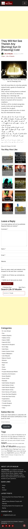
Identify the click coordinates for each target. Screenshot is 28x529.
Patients (11, 449)
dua (14, 436)
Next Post (22, 287)
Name (3, 249)
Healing (11, 440)
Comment (4, 229)
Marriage (18, 446)
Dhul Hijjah (10, 436)
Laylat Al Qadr (15, 443)
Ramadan (4, 380)
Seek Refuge (23, 451)
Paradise (6, 449)
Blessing (9, 434)
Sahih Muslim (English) (8, 387)
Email (3, 255)
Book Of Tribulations (17, 434)
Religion (14, 451)
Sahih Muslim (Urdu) (7, 389)
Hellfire (14, 440)
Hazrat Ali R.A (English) (8, 344)
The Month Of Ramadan (8, 454)
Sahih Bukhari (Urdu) (8, 385)
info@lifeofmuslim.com (9, 515)
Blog (3, 487)
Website (3, 261)
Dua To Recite (19, 436)
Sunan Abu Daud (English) (9, 394)
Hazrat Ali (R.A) (6, 342)
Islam (3, 56)
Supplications (6, 398)
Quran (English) (6, 376)
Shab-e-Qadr (3, 452)
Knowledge (9, 443)
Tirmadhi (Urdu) (6, 401)
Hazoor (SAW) (6, 340)
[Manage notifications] (24, 525)
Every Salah (7, 438)
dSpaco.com (10, 523)
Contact (4, 490)
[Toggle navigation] (24, 3)
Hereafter (18, 440)
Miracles (4, 360)
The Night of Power (17, 454)
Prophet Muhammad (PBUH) (10, 371)
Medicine (23, 446)
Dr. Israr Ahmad (6, 331)
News (3, 367)
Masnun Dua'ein (6, 358)
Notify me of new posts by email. (12, 280)
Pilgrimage (15, 449)
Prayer (19, 449)
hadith (6, 440)
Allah (2, 434)
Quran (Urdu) (5, 378)
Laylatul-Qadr (21, 443)
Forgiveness (20, 438)
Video (3, 407)
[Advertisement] (14, 25)
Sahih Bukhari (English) (8, 383)
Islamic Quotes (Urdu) (8, 351)
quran (6, 451)
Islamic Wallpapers (7, 353)
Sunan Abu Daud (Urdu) (8, 396)
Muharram (5, 362)
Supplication (10, 453)
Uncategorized (6, 405)
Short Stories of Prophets (9, 392)
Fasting (15, 438)
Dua (3, 333)
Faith (11, 438)
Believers (6, 434)
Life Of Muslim (6, 356)
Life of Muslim (10, 56)
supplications (17, 452)
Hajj (8, 440)
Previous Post (7, 287)
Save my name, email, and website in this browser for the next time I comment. (13, 270)
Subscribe (6, 426)
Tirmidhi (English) (7, 403)
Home (3, 485)
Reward (18, 451)
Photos (4, 369)
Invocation (23, 440)
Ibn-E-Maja (5, 347)
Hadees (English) (6, 335)
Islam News (5, 349)
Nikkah (2, 449)
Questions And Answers (8, 374)
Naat (3, 365)
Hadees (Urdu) (6, 337)
